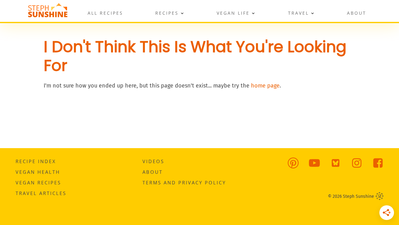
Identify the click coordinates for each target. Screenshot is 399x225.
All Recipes (105, 13)
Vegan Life (233, 13)
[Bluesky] (331, 167)
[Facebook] (373, 167)
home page (265, 85)
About (356, 13)
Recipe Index (36, 161)
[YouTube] (310, 167)
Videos (153, 161)
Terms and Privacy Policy (184, 182)
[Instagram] (352, 167)
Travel (298, 13)
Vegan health (38, 172)
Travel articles (41, 193)
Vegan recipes (38, 182)
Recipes (167, 13)
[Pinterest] (288, 167)
